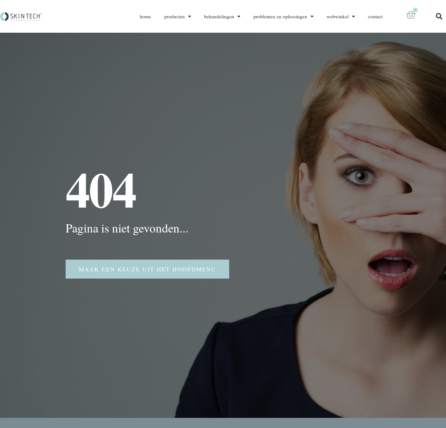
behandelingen (219, 16)
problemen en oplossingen (280, 16)
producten (174, 16)
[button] (439, 16)
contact (375, 16)
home (145, 16)
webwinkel (338, 16)
